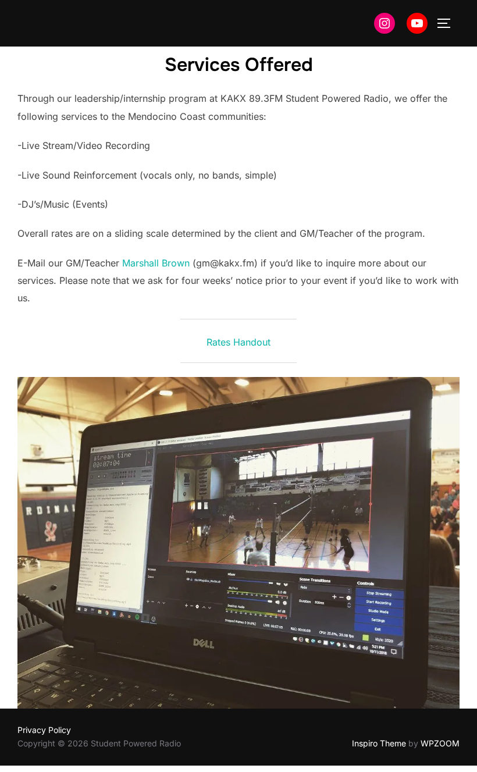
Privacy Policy (44, 730)
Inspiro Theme (379, 743)
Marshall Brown (156, 263)
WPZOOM (440, 743)
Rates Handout (238, 342)
